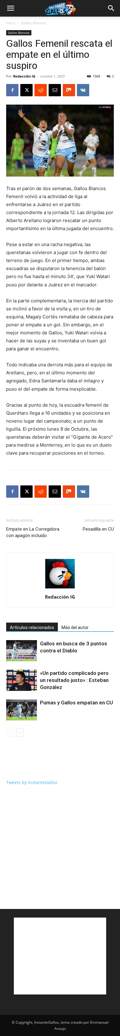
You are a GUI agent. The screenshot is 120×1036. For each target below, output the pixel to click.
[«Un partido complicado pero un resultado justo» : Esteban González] (21, 680)
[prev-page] (10, 732)
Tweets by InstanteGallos (32, 782)
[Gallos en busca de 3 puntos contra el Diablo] (21, 650)
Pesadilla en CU (98, 529)
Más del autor (75, 627)
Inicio (10, 23)
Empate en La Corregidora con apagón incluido (32, 532)
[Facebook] (12, 90)
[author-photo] (60, 588)
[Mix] (69, 90)
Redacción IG (24, 76)
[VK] (83, 90)
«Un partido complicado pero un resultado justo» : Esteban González (74, 680)
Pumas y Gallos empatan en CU (76, 702)
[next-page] (20, 732)
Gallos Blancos (33, 23)
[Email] (55, 90)
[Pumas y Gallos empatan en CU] (21, 709)
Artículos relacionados (32, 627)
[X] (26, 90)
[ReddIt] (40, 90)
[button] (10, 8)
